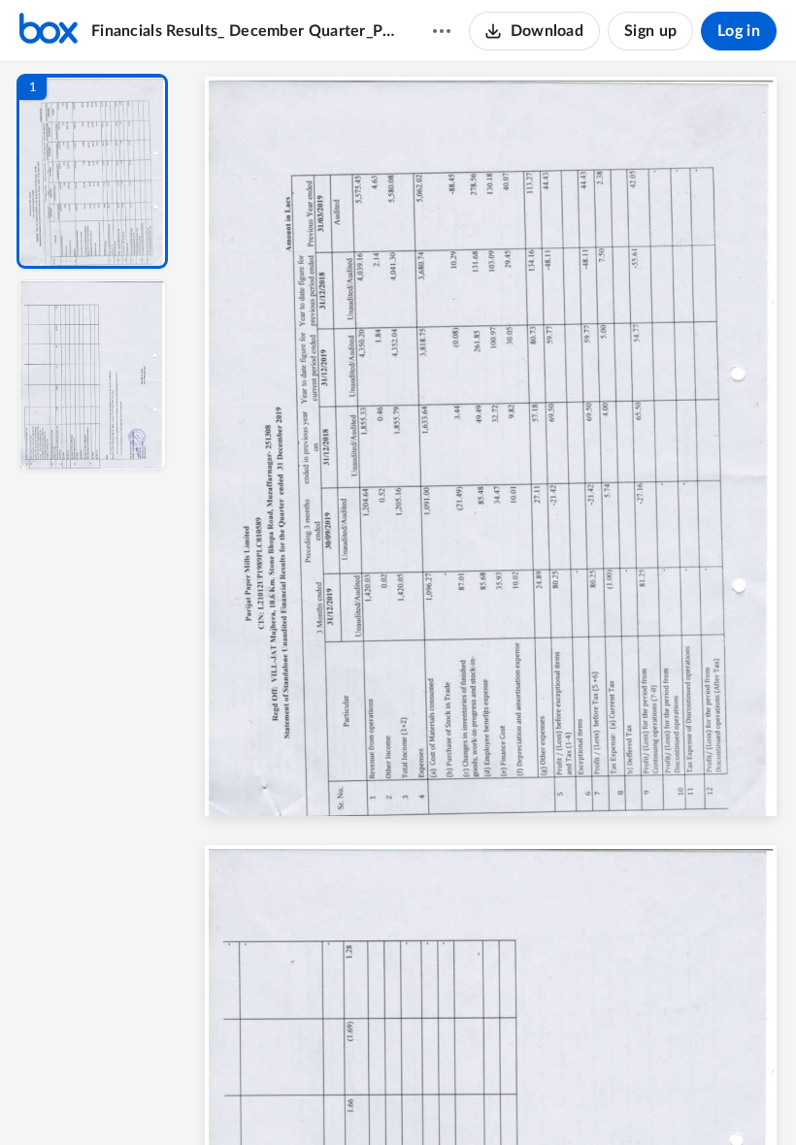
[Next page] (452, 1097)
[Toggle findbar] (347, 1097)
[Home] (48, 31)
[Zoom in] (559, 1097)
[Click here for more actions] (441, 31)
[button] (92, 171)
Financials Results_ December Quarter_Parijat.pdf (243, 31)
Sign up (650, 31)
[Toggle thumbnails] (312, 1097)
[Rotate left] (598, 1097)
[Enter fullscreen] (669, 1097)
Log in (738, 31)
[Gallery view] (634, 1097)
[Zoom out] (493, 1097)
